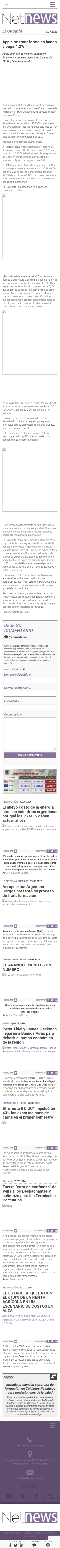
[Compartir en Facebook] (48, 851)
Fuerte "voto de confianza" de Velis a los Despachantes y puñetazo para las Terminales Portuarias (29, 1193)
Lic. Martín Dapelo (19, 873)
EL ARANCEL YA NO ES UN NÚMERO (26, 967)
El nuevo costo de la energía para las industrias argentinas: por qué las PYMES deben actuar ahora (29, 814)
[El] (30, 1123)
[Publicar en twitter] (52, 851)
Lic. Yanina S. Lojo (19, 1015)
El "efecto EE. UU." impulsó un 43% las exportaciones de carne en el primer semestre (28, 1113)
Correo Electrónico (16, 688)
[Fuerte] (30, 1205)
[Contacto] (9, 1496)
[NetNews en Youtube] (51, 1496)
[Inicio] (30, 17)
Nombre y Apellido (16, 674)
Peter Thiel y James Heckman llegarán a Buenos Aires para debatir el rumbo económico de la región (29, 1036)
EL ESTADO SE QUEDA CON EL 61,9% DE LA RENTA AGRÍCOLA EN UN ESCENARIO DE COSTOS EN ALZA (28, 1302)
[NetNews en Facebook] (37, 1496)
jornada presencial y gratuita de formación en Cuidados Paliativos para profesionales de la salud (30, 1388)
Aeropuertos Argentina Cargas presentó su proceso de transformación (28, 891)
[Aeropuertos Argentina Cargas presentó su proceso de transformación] (30, 902)
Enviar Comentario (30, 755)
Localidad (11, 701)
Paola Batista (17, 1279)
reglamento (9, 660)
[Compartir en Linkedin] (56, 851)
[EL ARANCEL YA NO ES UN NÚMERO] (30, 975)
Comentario (12, 714)
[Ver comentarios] (15, 851)
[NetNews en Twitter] (23, 1496)
